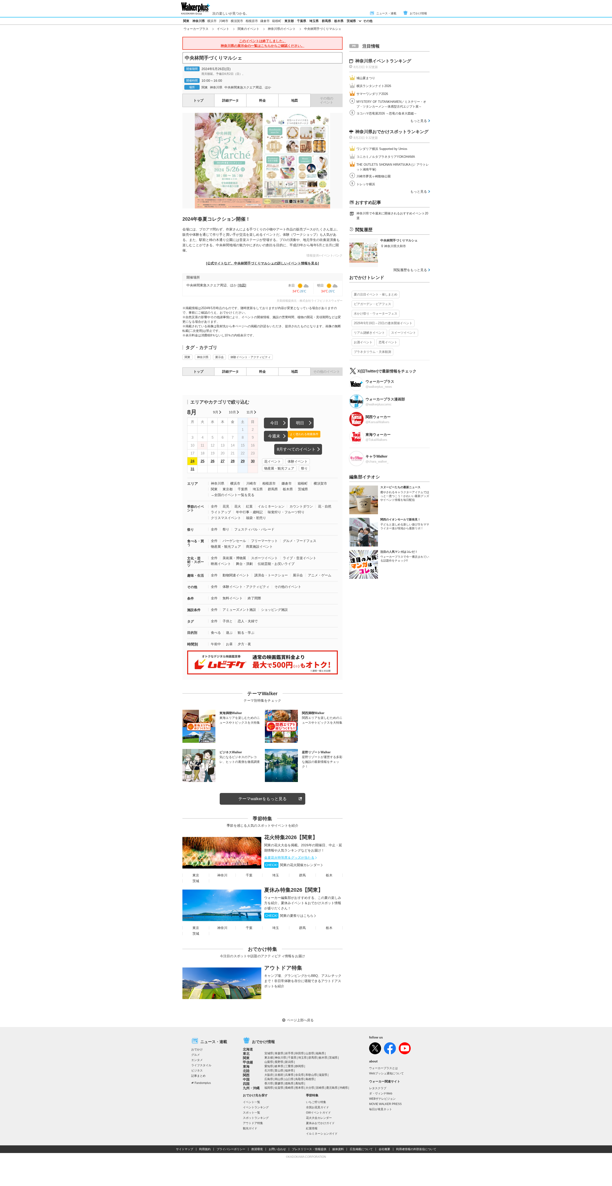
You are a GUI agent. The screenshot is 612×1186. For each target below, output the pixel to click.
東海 (246, 1066)
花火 (237, 506)
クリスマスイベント (226, 518)
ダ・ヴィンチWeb (380, 1093)
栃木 (329, 875)
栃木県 (339, 21)
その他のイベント (287, 587)
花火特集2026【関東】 (291, 837)
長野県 (279, 1062)
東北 (246, 1053)
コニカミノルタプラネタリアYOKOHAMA (385, 156)
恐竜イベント (388, 342)
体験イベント (298, 461)
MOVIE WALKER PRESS (385, 1104)
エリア (192, 483)
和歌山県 (311, 1075)
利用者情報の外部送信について (416, 1149)
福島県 (320, 1053)
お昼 (229, 644)
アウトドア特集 (283, 968)
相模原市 (252, 21)
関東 (186, 21)
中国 (246, 1079)
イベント (223, 29)
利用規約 (205, 1149)
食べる (216, 632)
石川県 (268, 1070)
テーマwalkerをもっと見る (262, 799)
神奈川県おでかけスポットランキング (391, 131)
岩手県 (289, 1053)
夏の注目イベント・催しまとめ (375, 294)
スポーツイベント (264, 558)
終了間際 (254, 598)
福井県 (289, 1070)
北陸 (246, 1071)
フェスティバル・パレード (254, 529)
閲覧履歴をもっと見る (410, 270)
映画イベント (221, 564)
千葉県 (301, 21)
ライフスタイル (201, 1065)
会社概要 (384, 1149)
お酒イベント (363, 342)
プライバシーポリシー (231, 1149)
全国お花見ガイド (317, 1107)
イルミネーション (271, 506)
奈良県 (299, 1075)
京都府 (279, 1075)
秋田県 (299, 1053)
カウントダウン (301, 506)
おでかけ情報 (418, 13)
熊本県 (299, 1087)
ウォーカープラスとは (383, 1068)
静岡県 (299, 1066)
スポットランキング (256, 1118)
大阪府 (268, 1075)
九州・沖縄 (251, 1088)
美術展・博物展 (234, 558)
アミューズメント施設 (239, 610)
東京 (195, 875)
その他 (367, 21)
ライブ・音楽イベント (299, 558)
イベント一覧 (251, 1102)
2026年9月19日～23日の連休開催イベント (383, 323)
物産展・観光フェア (279, 468)
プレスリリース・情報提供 (309, 1149)
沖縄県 (343, 1087)
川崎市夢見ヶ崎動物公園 (373, 176)
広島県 (268, 1079)
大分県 (310, 1087)
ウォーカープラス (196, 29)
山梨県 (268, 1062)
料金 (262, 100)
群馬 (302, 875)
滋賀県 (323, 1075)
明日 (300, 423)
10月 (232, 412)
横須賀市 (237, 21)
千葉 (249, 875)
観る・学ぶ (246, 632)
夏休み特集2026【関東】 (293, 890)
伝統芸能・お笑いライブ (276, 564)
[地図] (242, 285)
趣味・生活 (195, 575)
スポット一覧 (251, 1112)
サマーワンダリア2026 (372, 94)
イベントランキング (256, 1107)
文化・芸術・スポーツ (195, 561)
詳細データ (230, 100)
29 (243, 461)
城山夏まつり (365, 78)
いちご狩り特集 (316, 1102)
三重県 (289, 1066)
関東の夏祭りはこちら (289, 916)
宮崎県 (320, 1087)
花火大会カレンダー (319, 1118)
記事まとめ (198, 1075)
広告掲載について (361, 1149)
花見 (226, 506)
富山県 (279, 1070)
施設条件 (194, 610)
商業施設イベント (259, 546)
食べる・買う (195, 543)
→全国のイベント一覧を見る (232, 495)
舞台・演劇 (244, 564)
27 (222, 461)
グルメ (195, 1054)
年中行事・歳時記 (249, 512)
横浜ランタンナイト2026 (373, 86)
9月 (215, 412)
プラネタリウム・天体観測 (372, 352)
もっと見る (418, 120)
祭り (304, 468)
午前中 (216, 644)
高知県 (299, 1083)
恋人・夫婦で (248, 621)
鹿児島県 (332, 1087)
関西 (246, 1075)
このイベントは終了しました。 (262, 43)
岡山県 (279, 1079)
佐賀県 (279, 1087)
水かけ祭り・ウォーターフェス (375, 313)
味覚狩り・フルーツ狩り (286, 512)
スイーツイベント (403, 332)
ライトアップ (221, 512)
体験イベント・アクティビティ (250, 357)
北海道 (248, 1049)
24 (192, 461)
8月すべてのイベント (296, 449)
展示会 (219, 357)
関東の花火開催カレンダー (292, 865)
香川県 (268, 1083)
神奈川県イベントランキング (383, 61)
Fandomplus (203, 1083)
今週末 (274, 436)
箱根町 (276, 21)
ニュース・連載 (386, 13)
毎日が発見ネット (380, 1109)
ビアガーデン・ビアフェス (372, 304)
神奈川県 (198, 21)
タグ (190, 621)
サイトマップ (184, 1149)
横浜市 (212, 21)
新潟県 (289, 1062)
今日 (274, 423)
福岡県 (268, 1087)
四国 (246, 1084)
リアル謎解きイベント (369, 332)
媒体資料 (338, 1149)
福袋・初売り (256, 518)
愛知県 (268, 1066)
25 (202, 461)
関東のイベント (248, 29)
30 (253, 461)
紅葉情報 (311, 1128)
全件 (214, 506)
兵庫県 (289, 1075)
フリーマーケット (264, 541)
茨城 (195, 881)
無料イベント (233, 598)
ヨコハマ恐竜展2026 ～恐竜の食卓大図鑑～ (386, 113)
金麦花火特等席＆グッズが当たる (289, 857)
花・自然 (324, 506)
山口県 (289, 1079)
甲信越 (248, 1062)
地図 (294, 100)
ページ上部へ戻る (300, 1020)
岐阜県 (279, 1066)
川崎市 (223, 21)
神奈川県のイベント (282, 29)
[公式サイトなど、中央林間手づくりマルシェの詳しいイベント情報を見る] (262, 263)
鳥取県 (299, 1079)
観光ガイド (250, 1128)
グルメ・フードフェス (299, 541)
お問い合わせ (277, 1149)
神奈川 (222, 875)
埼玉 (275, 875)
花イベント (272, 461)
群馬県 (326, 21)
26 (212, 461)
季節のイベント (195, 508)
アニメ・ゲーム (319, 575)
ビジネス (197, 1070)
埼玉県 (314, 21)
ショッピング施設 (274, 610)
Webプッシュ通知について (386, 1073)
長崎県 (289, 1087)
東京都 (289, 21)
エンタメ (197, 1060)
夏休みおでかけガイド (320, 1123)
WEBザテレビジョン (382, 1098)
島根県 (310, 1079)
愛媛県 (279, 1083)
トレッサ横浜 (365, 184)
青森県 (279, 1053)
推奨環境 (257, 1149)
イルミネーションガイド (322, 1133)
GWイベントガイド (318, 1112)
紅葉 (249, 506)
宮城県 (268, 1053)
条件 (190, 598)
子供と (228, 621)
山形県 (310, 1053)
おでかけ (197, 1049)
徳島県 (289, 1083)
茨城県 (351, 21)
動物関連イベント (236, 575)
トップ (198, 100)
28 (233, 461)
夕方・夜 (244, 644)
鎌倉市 (265, 21)
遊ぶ (229, 632)
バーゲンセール (234, 541)
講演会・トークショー (271, 575)
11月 (249, 412)
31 (192, 469)
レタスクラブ (377, 1088)
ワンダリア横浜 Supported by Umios (381, 149)
